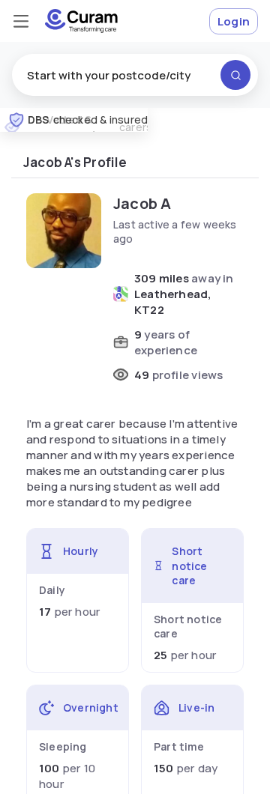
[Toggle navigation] (21, 21)
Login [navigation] (234, 21)
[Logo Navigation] (81, 20)
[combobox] (135, 75)
